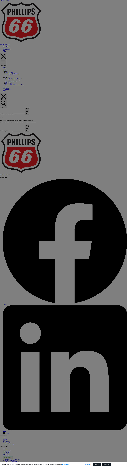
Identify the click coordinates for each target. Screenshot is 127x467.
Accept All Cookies (106, 464)
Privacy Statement (65, 464)
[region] (63, 464)
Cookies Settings (88, 464)
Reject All (97, 464)
